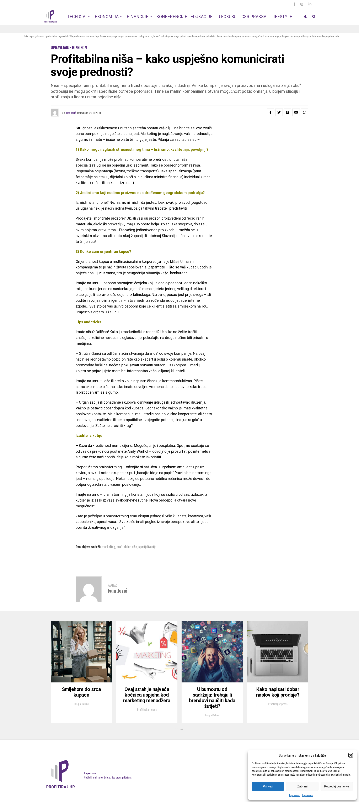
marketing (108, 546)
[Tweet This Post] (279, 112)
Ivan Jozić (71, 112)
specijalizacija (147, 546)
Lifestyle (281, 16)
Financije (137, 16)
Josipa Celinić (81, 704)
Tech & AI (77, 16)
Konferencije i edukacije (184, 16)
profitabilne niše (127, 546)
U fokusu (227, 16)
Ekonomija (107, 16)
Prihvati (268, 786)
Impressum (294, 795)
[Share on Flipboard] (287, 112)
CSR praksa (253, 16)
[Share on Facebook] (270, 112)
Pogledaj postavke (336, 786)
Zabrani (302, 786)
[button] (351, 755)
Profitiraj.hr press (147, 709)
